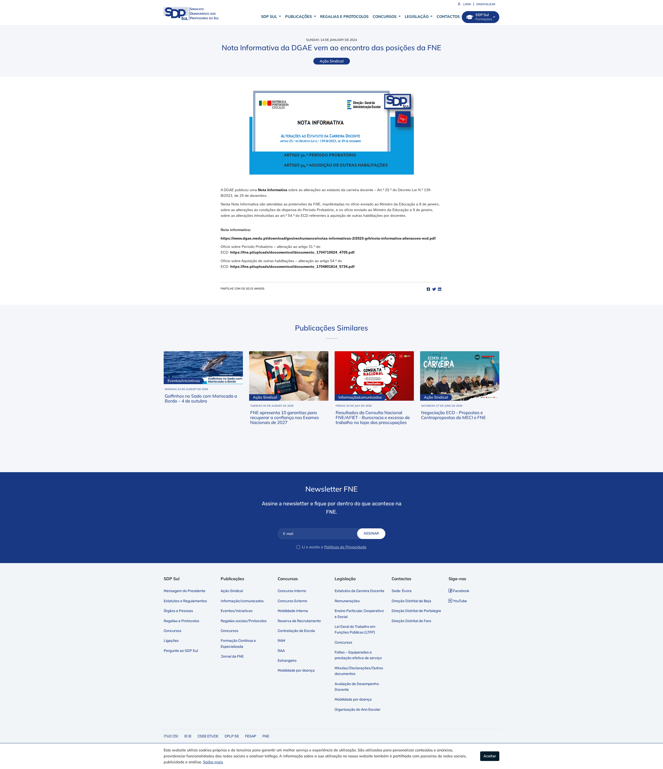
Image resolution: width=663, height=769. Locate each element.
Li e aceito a (312, 547)
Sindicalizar (485, 4)
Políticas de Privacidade (345, 547)
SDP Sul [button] (269, 16)
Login (466, 4)
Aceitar (490, 756)
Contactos (448, 16)
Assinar (371, 533)
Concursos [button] (385, 16)
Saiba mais (213, 762)
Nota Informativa (272, 190)
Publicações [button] (299, 16)
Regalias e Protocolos (344, 16)
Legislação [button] (417, 16)
